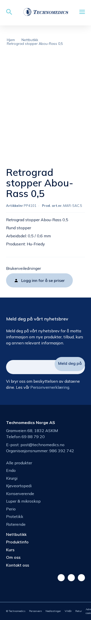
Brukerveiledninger (23, 268)
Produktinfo (17, 541)
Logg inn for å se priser (43, 280)
